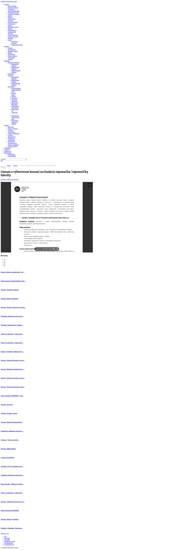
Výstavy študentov (13, 133)
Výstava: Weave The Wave (10, 519)
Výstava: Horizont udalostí (10, 290)
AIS (5, 536)
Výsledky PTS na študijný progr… (12, 466)
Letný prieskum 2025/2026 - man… (12, 396)
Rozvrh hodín (13, 94)
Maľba (10, 53)
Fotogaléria (11, 154)
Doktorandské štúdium (15, 71)
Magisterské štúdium (15, 68)
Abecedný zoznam (14, 42)
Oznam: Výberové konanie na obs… (13, 360)
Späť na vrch (5, 533)
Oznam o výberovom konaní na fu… (13, 502)
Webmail (7, 538)
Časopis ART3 (12, 146)
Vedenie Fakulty (13, 8)
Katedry (6, 46)
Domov (9, 165)
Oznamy (7, 149)
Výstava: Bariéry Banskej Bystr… (12, 422)
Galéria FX (7, 151)
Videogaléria (12, 156)
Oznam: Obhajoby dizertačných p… (13, 369)
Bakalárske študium (15, 65)
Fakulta (6, 4)
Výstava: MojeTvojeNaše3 (9, 299)
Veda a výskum (13, 129)
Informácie (11, 87)
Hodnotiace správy (11, 24)
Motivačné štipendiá (14, 103)
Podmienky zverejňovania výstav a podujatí (13, 143)
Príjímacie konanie (11, 74)
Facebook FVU (9, 544)
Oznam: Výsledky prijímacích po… (12, 351)
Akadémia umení (9, 541)
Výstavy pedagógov (11, 131)
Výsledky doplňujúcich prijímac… (12, 325)
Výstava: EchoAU (7, 404)
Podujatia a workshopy (11, 139)
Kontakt (10, 38)
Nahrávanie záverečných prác (15, 117)
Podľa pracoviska (17, 45)
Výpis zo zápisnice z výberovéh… (12, 334)
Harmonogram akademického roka (16, 90)
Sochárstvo (11, 54)
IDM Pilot (11, 127)
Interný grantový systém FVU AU (13, 36)
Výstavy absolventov (12, 136)
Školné (13, 96)
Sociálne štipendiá (14, 100)
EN (2, 161)
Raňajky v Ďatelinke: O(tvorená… (12, 528)
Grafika (10, 48)
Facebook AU (8, 543)
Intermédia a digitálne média (13, 50)
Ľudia (9, 40)
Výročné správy (13, 22)
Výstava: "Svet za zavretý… (10, 440)
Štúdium (7, 61)
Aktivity (6, 125)
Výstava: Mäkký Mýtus (8, 449)
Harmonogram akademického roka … (13, 281)
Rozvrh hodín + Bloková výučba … (12, 484)
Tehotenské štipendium (15, 107)
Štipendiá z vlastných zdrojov (15, 122)
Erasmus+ (14, 98)
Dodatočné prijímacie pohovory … (12, 431)
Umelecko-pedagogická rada (13, 10)
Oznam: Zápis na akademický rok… (13, 272)
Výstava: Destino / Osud (9, 413)
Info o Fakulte (12, 6)
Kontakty (7, 540)
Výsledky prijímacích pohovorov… (12, 316)
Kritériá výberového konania (11, 19)
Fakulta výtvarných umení (9, 1)
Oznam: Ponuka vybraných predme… (13, 307)
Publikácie (7, 148)
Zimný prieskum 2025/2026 (10, 510)
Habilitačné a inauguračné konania (12, 32)
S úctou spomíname (7, 457)
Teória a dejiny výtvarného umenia (12, 57)
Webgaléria (8, 153)
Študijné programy (14, 62)
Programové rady (13, 12)
